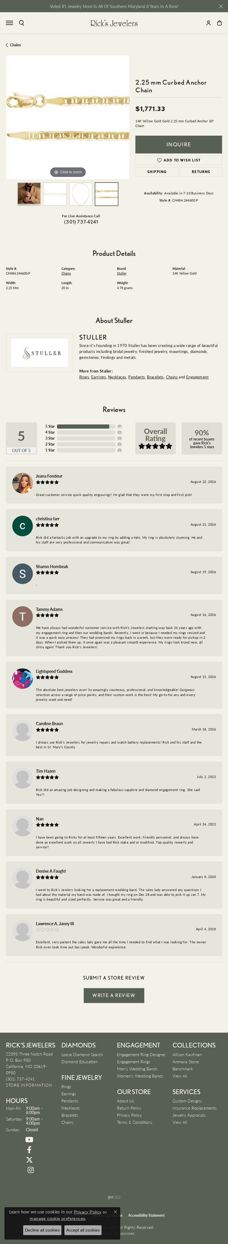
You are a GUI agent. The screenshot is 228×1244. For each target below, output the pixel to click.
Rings (84, 377)
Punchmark (124, 1234)
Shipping (157, 171)
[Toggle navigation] (9, 23)
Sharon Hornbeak (52, 566)
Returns (201, 171)
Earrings (98, 377)
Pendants (136, 377)
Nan (40, 819)
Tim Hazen (46, 771)
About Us (125, 1101)
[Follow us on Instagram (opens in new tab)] (31, 1170)
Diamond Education (79, 1061)
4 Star (50, 432)
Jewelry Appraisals (189, 1115)
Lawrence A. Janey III (55, 923)
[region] (67, 117)
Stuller (121, 273)
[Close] (220, 6)
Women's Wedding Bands (140, 1076)
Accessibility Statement (146, 1215)
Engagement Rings (133, 1061)
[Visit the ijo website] (114, 1197)
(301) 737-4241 (81, 222)
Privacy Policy (129, 1115)
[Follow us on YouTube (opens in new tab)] (29, 1139)
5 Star (50, 426)
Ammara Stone (185, 1061)
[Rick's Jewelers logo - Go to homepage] (114, 23)
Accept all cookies (83, 1230)
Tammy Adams (49, 609)
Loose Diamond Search (82, 1054)
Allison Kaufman (187, 1054)
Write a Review (113, 995)
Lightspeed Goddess (54, 671)
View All (179, 1076)
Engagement (197, 377)
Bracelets (155, 377)
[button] (21, 23)
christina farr (47, 519)
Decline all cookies (42, 1230)
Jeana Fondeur (49, 476)
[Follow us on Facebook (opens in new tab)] (29, 1149)
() (119, 426)
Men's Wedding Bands (137, 1069)
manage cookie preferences (57, 1218)
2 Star (50, 444)
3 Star (50, 438)
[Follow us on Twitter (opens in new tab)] (29, 1160)
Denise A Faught (51, 871)
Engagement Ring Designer (141, 1054)
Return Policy (129, 1108)
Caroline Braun (49, 723)
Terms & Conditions (134, 1122)
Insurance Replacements (194, 1108)
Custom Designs (187, 1101)
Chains (15, 44)
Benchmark (182, 1069)
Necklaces (117, 377)
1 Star (50, 450)
